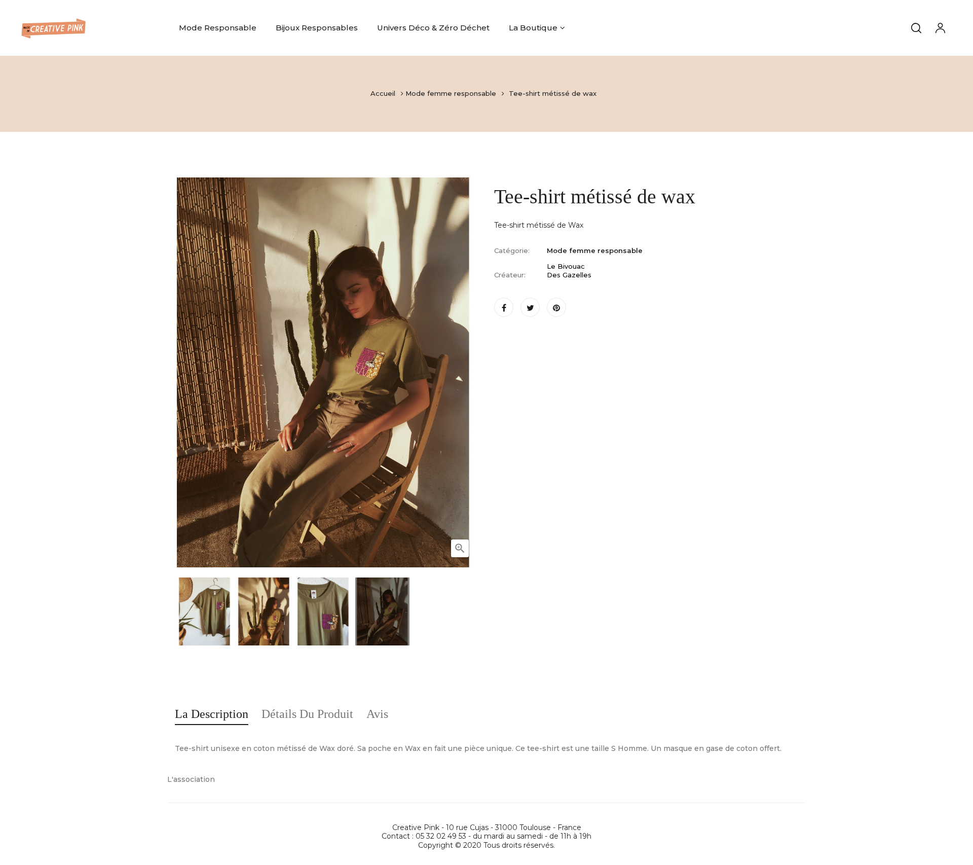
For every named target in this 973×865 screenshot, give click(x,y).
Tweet (530, 307)
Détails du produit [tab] (307, 713)
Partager (504, 307)
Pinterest (556, 307)
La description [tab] (211, 713)
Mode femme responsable (595, 250)
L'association (191, 779)
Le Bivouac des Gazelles (569, 270)
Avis (377, 713)
